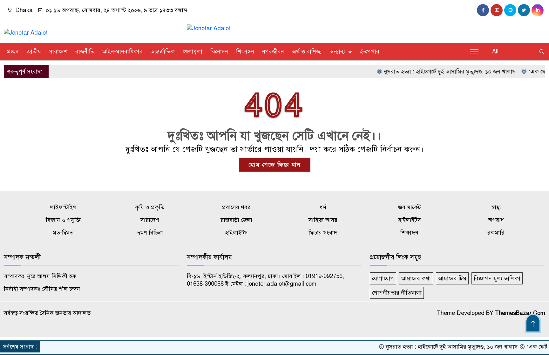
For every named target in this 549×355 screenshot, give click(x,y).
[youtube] (497, 10)
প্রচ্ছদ (13, 51)
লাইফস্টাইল (63, 207)
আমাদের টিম (452, 278)
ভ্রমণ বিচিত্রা (150, 232)
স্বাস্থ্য (496, 207)
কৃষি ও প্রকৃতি (149, 207)
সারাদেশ (58, 51)
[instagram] (510, 10)
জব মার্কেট (409, 207)
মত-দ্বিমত (63, 232)
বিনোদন (219, 51)
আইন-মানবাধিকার (122, 51)
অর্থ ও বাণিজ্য (307, 51)
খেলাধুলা (192, 51)
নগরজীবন (273, 51)
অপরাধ (496, 219)
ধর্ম (323, 207)
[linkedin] (538, 10)
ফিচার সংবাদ (322, 232)
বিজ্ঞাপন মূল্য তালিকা (497, 278)
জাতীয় (34, 51)
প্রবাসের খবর (236, 207)
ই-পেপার (369, 51)
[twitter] (524, 10)
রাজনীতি (84, 51)
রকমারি (496, 232)
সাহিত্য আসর (322, 219)
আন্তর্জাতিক (163, 51)
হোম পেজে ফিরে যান (274, 164)
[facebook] (483, 10)
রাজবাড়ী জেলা (236, 219)
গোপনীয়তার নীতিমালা (397, 292)
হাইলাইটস (409, 219)
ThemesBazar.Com (520, 313)
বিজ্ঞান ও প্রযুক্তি (63, 219)
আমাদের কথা (416, 278)
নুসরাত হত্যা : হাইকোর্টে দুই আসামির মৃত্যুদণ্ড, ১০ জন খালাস (441, 71)
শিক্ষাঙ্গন (245, 51)
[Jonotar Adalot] (26, 29)
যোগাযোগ (383, 278)
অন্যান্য (337, 51)
